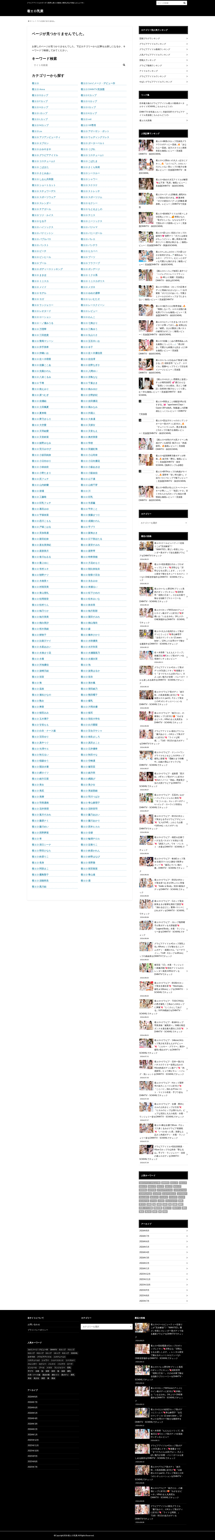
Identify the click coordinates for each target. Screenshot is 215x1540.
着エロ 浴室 (38, 676)
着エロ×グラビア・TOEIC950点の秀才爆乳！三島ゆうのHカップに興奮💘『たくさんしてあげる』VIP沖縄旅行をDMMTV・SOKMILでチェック (161, 1009)
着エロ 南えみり (40, 388)
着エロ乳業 (35, 11)
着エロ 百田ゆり (40, 736)
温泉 (175, 1204)
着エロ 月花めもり (90, 562)
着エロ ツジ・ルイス (42, 215)
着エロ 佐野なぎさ (90, 365)
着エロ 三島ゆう (89, 329)
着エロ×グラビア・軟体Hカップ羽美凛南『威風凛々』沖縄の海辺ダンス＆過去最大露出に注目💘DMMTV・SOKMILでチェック (162, 1028)
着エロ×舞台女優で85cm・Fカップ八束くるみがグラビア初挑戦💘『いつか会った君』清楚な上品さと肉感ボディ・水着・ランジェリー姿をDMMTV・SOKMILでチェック (162, 1133)
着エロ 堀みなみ (89, 406)
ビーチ (181, 1197)
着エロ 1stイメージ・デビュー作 (98, 83)
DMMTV (165, 1183)
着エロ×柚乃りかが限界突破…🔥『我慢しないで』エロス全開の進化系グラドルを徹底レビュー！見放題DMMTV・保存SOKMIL (171, 311)
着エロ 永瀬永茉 (89, 658)
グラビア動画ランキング (150, 65)
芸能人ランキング (147, 60)
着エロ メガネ (88, 287)
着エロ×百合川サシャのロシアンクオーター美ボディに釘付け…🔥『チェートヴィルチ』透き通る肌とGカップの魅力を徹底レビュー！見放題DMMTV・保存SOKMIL (163, 426)
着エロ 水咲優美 (89, 640)
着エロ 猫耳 (87, 712)
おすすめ (151, 1190)
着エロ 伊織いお (40, 353)
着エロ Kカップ (89, 113)
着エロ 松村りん (40, 604)
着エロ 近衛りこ (89, 844)
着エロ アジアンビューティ (46, 137)
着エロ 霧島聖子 (40, 874)
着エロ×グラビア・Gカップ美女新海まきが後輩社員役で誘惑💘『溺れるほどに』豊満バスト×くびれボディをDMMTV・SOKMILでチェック (162, 909)
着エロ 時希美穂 (89, 556)
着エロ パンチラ (89, 245)
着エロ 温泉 (38, 688)
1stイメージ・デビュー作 (150, 1183)
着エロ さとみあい (41, 173)
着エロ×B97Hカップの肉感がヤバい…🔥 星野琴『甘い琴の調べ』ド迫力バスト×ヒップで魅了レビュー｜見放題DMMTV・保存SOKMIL (172, 476)
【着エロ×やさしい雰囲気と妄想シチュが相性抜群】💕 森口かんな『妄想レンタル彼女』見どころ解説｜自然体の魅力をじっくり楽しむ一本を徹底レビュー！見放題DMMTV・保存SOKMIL (163, 387)
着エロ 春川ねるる (41, 556)
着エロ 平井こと (89, 508)
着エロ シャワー (89, 179)
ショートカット (169, 1193)
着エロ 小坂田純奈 (41, 454)
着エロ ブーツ (88, 257)
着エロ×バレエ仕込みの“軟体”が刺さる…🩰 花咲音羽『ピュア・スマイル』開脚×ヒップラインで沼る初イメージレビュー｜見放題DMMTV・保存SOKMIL (163, 366)
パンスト (163, 1197)
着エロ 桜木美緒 (40, 628)
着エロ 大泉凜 (88, 418)
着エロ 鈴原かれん (90, 850)
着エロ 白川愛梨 (89, 724)
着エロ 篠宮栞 (88, 766)
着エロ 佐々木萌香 (41, 359)
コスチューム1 (180, 1190)
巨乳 (181, 1201)
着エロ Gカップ (89, 101)
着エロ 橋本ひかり (90, 634)
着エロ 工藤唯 (39, 496)
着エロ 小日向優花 (90, 460)
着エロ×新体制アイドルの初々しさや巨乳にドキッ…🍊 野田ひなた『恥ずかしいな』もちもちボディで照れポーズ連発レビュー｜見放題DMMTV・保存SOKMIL (163, 219)
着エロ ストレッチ (90, 191)
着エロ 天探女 (88, 424)
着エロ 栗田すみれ (90, 616)
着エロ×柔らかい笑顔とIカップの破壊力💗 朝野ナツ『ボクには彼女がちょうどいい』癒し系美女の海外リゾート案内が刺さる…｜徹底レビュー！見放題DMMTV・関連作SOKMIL (163, 239)
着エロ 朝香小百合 (90, 574)
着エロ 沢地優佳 (40, 664)
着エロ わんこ (88, 317)
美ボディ (176, 1208)
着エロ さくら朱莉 (90, 167)
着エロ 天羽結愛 (40, 430)
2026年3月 (144, 1257)
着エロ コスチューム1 (92, 155)
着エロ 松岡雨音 (40, 598)
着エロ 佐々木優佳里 (91, 353)
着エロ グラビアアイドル (45, 155)
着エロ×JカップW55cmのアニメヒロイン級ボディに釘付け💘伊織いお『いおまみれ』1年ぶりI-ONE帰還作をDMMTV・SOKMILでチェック (162, 618)
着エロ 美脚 (38, 796)
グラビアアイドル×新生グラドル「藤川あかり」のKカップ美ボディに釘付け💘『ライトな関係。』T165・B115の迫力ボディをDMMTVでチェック (162, 739)
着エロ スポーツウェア (44, 197)
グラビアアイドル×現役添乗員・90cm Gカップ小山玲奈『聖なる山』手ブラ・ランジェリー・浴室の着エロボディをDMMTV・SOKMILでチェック (162, 1154)
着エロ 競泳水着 (40, 766)
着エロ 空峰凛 (88, 760)
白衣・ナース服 (146, 1208)
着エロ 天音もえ (89, 430)
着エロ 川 (86, 490)
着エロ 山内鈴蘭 (40, 484)
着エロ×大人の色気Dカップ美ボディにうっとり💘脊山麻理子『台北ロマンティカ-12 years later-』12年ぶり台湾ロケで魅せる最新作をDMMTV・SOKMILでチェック (161, 639)
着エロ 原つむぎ (40, 394)
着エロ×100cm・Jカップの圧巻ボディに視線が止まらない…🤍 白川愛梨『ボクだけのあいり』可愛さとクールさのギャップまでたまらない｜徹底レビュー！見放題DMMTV (163, 293)
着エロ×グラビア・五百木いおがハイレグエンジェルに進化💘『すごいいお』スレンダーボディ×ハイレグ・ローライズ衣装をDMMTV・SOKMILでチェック (162, 803)
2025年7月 (144, 1301)
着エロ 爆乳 (87, 700)
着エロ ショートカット (44, 185)
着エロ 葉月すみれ (41, 814)
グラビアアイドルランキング (152, 44)
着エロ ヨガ (38, 299)
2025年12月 (144, 1274)
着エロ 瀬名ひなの (41, 694)
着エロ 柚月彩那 (89, 610)
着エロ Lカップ (40, 119)
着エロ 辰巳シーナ (41, 844)
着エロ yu (37, 131)
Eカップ (174, 1183)
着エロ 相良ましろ (90, 736)
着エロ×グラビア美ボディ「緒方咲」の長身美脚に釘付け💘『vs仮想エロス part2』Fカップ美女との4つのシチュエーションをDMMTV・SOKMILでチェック (161, 699)
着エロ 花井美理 (40, 808)
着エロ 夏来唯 (39, 412)
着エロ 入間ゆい (89, 371)
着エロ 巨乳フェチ (41, 502)
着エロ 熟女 (38, 700)
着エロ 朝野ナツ (40, 574)
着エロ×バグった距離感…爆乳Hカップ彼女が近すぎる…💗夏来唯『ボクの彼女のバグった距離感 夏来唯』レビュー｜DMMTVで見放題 (163, 200)
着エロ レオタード (41, 311)
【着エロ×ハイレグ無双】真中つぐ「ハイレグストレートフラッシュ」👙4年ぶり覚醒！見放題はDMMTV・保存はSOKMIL (172, 276)
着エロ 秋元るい (40, 754)
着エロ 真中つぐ (40, 742)
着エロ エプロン (40, 143)
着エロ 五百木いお (90, 341)
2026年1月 (144, 1268)
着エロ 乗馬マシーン (42, 341)
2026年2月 (144, 1263)
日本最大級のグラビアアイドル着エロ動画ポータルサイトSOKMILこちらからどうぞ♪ (161, 105)
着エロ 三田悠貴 (40, 335)
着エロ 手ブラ (88, 526)
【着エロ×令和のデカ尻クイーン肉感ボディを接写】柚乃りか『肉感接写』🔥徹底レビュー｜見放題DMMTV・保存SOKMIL (172, 444)
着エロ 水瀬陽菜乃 (90, 652)
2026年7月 (144, 1236)
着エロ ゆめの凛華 (90, 293)
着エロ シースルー (90, 173)
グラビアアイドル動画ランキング (154, 49)
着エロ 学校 (87, 442)
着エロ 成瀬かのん (90, 520)
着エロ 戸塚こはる (41, 526)
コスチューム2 (145, 1193)
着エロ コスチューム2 (43, 161)
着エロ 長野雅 (88, 862)
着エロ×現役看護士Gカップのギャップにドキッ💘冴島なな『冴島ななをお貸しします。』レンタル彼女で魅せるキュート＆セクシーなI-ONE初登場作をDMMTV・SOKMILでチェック (162, 573)
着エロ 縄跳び (88, 778)
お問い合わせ (34, 1324)
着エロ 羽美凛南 (40, 802)
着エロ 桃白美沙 (40, 622)
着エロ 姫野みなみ (41, 442)
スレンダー (144, 1197)
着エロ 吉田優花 (89, 400)
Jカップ (169, 1186)
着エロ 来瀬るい (89, 586)
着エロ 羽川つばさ (90, 796)
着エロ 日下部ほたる (91, 538)
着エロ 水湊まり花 (41, 652)
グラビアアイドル (165, 1190)
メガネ (161, 1201)
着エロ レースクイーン (93, 305)
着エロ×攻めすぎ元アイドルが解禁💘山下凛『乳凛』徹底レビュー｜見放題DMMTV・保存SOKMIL (172, 182)
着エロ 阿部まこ (40, 868)
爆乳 (181, 1204)
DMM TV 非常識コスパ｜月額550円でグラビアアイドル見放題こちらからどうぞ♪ (162, 113)
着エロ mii (86, 119)
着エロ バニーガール (91, 233)
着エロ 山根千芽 (89, 484)
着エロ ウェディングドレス (95, 137)
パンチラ (173, 1197)
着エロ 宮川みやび (41, 448)
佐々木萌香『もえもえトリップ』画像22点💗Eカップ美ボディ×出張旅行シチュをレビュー (169, 657)
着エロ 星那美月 (40, 550)
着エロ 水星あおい (41, 646)
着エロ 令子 (87, 347)
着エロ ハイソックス (42, 227)
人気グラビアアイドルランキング (154, 54)
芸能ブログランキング (149, 38)
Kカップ (177, 1186)
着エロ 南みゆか (89, 388)
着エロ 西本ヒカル (90, 826)
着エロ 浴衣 (87, 676)
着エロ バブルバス (41, 239)
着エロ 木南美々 (40, 580)
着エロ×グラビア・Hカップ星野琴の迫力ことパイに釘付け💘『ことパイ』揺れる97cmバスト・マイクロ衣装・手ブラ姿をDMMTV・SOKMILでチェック (161, 1090)
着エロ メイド (39, 287)
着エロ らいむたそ (90, 299)
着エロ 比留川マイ (41, 640)
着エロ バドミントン (42, 233)
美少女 (148, 1211)
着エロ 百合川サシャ (91, 730)
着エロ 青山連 (88, 874)
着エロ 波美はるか (90, 670)
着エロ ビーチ (39, 251)
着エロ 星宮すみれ (90, 544)
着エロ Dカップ (40, 95)
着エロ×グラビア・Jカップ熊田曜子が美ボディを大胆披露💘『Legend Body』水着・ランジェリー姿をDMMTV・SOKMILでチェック (162, 930)
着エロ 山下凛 (88, 478)
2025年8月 (144, 1295)
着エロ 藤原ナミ (40, 820)
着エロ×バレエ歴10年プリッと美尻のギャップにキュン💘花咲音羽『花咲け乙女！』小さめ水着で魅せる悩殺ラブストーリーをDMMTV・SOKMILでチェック (162, 596)
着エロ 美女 (38, 784)
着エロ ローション (41, 317)
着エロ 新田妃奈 (40, 538)
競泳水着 (157, 1208)
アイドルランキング (148, 71)
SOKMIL (143, 1190)
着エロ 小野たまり (41, 472)
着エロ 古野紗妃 (89, 394)
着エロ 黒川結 (39, 886)
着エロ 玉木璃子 (40, 718)
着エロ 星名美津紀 (41, 544)
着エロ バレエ (88, 239)
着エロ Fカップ (40, 101)
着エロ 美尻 (38, 790)
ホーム (32, 21)
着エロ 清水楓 (88, 682)
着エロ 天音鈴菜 (40, 436)
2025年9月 (144, 1290)
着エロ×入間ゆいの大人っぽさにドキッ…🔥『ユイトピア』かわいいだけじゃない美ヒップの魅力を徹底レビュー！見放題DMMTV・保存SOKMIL (163, 166)
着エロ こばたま (89, 161)
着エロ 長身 (38, 862)
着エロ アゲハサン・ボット (95, 131)
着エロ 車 (37, 838)
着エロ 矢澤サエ (40, 748)
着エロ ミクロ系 (89, 275)
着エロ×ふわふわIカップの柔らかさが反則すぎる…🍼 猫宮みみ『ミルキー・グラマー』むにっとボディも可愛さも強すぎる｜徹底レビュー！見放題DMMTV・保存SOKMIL (163, 258)
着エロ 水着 (38, 658)
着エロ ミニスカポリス (93, 281)
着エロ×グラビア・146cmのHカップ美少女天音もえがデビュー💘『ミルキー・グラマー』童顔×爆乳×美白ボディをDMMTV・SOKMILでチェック (162, 1048)
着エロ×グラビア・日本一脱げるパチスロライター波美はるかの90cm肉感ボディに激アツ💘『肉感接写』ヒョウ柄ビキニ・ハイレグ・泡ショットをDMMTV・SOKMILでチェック (162, 1069)
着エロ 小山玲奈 (89, 454)
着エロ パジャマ (89, 227)
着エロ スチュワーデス (44, 191)
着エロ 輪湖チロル (90, 838)
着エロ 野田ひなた (41, 850)
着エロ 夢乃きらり (41, 418)
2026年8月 (144, 1230)
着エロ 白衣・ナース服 (44, 730)
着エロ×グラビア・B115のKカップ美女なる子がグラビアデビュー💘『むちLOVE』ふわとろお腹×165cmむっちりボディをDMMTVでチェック (162, 824)
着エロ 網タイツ (40, 772)
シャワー (157, 1193)
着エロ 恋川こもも (41, 520)
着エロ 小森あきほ (90, 466)
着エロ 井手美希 (40, 347)
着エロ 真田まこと (90, 742)
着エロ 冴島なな (89, 376)
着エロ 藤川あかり (90, 820)
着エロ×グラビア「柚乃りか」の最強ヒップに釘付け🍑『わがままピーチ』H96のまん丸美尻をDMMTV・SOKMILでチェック (162, 719)
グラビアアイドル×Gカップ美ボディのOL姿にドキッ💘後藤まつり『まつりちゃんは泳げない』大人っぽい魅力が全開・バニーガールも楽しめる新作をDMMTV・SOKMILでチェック (162, 677)
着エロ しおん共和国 (42, 179)
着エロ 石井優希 (89, 748)
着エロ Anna (38, 89)
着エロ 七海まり (89, 323)
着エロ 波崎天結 (40, 670)
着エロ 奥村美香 (89, 436)
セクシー (154, 1197)
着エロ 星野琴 (88, 550)
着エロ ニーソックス (91, 221)
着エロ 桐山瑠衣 (89, 622)
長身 (165, 1211)
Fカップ (183, 1183)
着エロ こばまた (40, 167)
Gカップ (143, 1186)
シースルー (182, 1193)
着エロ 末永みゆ (89, 580)
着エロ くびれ (88, 149)
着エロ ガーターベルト (93, 143)
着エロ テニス (88, 215)
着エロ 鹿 (86, 880)
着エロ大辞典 (145, 120)
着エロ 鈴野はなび (90, 856)
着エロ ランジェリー (42, 305)
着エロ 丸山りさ (89, 335)
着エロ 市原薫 (88, 502)
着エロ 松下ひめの (90, 592)
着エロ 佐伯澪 (88, 359)
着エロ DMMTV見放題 (93, 89)
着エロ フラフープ (90, 263)
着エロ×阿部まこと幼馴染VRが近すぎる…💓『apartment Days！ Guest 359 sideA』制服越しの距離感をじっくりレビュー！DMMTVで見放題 (163, 407)
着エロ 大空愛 (39, 424)
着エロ (35, 83)
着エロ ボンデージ (90, 269)
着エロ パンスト (40, 245)
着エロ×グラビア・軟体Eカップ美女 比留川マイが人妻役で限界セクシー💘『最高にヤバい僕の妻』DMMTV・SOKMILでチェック (162, 866)
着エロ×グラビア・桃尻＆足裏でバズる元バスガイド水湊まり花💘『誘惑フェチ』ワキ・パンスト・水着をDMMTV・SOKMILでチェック (162, 845)
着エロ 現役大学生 (90, 718)
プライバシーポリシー (38, 1330)
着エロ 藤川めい (40, 826)
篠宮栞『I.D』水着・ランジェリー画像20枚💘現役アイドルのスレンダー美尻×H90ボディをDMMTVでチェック (162, 971)
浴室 (159, 1204)
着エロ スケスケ (89, 185)
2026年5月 (144, 1247)
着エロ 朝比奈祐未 (90, 568)
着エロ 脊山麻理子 (90, 802)
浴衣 (165, 1204)
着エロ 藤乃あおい (90, 814)
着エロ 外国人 (88, 412)
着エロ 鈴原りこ (40, 856)
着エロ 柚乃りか (40, 610)
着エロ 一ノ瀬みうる (42, 323)
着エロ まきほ (39, 275)
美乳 (184, 1208)
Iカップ (160, 1186)
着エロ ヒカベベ (89, 251)
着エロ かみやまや (41, 149)
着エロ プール (39, 263)
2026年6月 (144, 1241)
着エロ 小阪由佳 (89, 472)
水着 (149, 1204)
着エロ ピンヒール (41, 257)
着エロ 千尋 (38, 382)
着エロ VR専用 (88, 125)
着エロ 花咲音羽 (89, 808)
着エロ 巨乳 (87, 496)
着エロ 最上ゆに (40, 562)
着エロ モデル (39, 293)
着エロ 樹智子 (39, 634)
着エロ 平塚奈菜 (40, 514)
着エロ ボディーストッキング (47, 269)
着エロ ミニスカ (40, 281)
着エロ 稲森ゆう (40, 760)
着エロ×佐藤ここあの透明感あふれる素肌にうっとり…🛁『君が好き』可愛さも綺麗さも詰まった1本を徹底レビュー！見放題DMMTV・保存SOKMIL (163, 347)
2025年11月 (144, 1279)
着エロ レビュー (89, 311)
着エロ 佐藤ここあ (41, 365)
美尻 (155, 1211)
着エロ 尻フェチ (40, 478)
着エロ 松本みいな (90, 598)
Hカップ (152, 1186)
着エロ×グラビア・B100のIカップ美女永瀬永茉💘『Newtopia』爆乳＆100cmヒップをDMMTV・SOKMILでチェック (162, 989)
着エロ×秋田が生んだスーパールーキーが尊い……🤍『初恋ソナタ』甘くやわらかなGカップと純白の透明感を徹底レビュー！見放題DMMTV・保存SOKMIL (163, 493)
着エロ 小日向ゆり (41, 460)
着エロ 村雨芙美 (40, 586)
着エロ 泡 (86, 664)
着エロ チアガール (41, 209)
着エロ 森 (86, 628)
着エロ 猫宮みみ (40, 712)
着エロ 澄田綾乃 (89, 688)
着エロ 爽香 (38, 706)
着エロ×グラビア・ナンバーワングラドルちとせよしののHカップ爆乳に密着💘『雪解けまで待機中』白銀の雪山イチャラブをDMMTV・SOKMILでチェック (161, 760)
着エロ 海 (37, 682)
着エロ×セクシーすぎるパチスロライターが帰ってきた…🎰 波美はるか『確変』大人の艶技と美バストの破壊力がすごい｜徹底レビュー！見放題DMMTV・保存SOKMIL (163, 328)
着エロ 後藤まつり (90, 514)
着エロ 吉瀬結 (39, 400)
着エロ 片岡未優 (89, 706)
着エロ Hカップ (40, 107)
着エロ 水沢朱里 (89, 646)
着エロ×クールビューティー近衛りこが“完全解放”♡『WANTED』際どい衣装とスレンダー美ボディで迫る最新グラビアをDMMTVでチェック (162, 551)
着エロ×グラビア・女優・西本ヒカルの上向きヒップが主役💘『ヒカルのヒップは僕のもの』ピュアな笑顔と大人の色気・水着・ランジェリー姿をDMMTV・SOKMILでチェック (162, 1112)
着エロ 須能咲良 (40, 880)
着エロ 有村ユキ (40, 568)
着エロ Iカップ (88, 107)
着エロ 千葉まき (89, 382)
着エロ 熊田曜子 (89, 694)
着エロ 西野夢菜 (40, 832)
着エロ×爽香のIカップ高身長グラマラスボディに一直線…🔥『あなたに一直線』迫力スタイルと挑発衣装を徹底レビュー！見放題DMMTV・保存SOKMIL (162, 147)
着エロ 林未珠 (88, 604)
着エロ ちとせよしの (91, 209)
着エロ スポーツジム (91, 197)
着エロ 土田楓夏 (40, 406)
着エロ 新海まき (89, 532)
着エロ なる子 (39, 221)
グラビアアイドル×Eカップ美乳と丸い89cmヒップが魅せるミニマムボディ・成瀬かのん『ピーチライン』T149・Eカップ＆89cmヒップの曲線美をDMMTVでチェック (162, 951)
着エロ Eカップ (89, 95)
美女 (141, 1211)
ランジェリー (171, 1201)
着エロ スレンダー (41, 203)
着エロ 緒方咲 (88, 772)
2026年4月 (144, 1252)
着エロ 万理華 (39, 329)
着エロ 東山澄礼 (40, 592)
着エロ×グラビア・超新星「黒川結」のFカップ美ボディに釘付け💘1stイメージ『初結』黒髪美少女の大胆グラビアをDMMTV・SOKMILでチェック (162, 781)
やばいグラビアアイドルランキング (155, 81)
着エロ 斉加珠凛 (40, 532)
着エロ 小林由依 (40, 466)
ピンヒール (144, 1201)
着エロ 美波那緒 (89, 790)
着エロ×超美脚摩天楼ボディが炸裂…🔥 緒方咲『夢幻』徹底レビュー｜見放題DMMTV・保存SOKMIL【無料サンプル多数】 (171, 460)
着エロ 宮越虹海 (89, 448)
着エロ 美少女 (88, 784)
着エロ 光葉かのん (41, 371)
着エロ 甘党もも (40, 724)
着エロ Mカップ (40, 125)
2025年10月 (144, 1284)
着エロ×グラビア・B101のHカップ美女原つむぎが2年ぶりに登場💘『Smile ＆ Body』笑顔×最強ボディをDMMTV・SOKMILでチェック (162, 887)
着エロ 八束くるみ (41, 376)
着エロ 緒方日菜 (40, 778)
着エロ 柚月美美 (40, 616)
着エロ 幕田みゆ (40, 508)
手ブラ (142, 1204)
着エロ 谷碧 (87, 832)
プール (153, 1201)
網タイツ (167, 1208)
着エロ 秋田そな (89, 754)
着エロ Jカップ (39, 113)
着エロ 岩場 (38, 490)
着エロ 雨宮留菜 (89, 868)
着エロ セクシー (89, 203)
